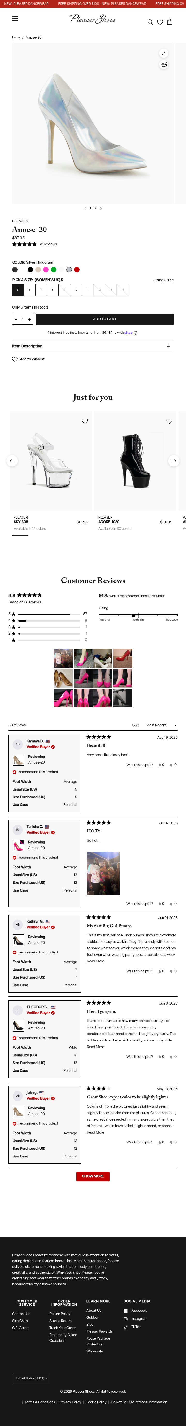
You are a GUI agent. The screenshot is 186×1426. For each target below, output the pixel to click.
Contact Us (21, 1314)
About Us (93, 1311)
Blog (90, 1325)
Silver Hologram (15, 269)
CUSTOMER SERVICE (27, 1303)
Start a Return (60, 1321)
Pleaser (21, 517)
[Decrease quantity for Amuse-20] (16, 319)
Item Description (27, 346)
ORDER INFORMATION (64, 1303)
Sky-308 (21, 522)
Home (16, 37)
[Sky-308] (51, 461)
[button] (34, 245)
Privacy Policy (70, 1402)
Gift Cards (20, 1328)
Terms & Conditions (40, 1402)
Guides (92, 1318)
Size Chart (20, 1321)
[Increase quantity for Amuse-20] (29, 319)
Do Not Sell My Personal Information (139, 1402)
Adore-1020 (108, 522)
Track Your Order (62, 1328)
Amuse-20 (36, 762)
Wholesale (94, 1351)
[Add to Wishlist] (85, 421)
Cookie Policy (96, 1402)
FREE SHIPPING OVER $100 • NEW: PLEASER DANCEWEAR (93, 4)
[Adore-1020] (135, 461)
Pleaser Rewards (99, 1332)
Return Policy (59, 1314)
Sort (136, 725)
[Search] (150, 22)
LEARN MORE (98, 1301)
